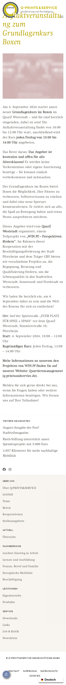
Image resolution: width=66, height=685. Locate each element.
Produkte (9, 602)
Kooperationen (13, 514)
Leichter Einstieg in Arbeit (20, 553)
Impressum (30, 671)
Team (6, 501)
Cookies (34, 676)
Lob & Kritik (11, 631)
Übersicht (9, 537)
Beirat (7, 508)
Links (6, 625)
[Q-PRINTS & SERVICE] (30, 10)
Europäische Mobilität (18, 573)
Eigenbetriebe (12, 596)
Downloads (10, 618)
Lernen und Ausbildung (19, 560)
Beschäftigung (12, 579)
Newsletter (10, 638)
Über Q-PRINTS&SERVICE (19, 488)
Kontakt (13, 671)
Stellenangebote (13, 521)
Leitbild (8, 494)
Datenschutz (49, 671)
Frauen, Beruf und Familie (20, 566)
